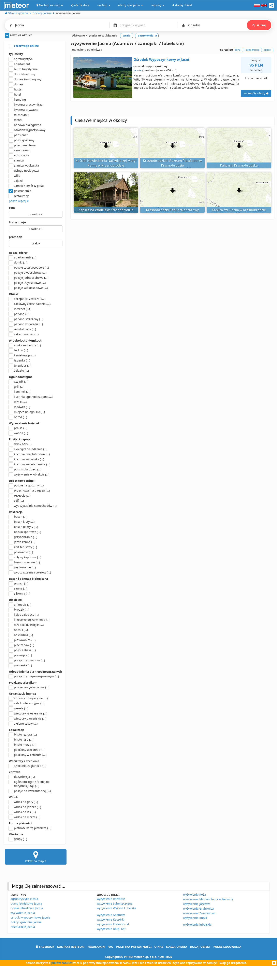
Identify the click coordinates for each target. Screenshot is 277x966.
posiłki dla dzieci (27, 469)
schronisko (21, 155)
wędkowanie (25, 567)
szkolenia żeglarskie (30, 766)
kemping (20, 99)
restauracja (21, 196)
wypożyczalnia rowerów (32, 572)
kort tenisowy (25, 547)
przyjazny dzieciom (29, 660)
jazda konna (24, 542)
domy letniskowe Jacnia (26, 903)
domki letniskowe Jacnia (27, 908)
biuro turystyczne (26, 69)
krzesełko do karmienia (32, 620)
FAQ (110, 947)
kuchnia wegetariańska (32, 464)
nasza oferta (176, 947)
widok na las (25, 812)
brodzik (21, 609)
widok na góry (26, 802)
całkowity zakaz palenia (32, 304)
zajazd (18, 181)
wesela (21, 708)
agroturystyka (23, 59)
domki (20, 262)
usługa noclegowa (26, 170)
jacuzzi (21, 583)
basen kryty (24, 522)
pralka (20, 428)
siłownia (22, 593)
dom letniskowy (24, 74)
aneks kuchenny (27, 345)
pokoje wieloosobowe (31, 288)
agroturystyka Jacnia (24, 899)
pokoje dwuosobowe (30, 272)
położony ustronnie (29, 750)
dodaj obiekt (200, 947)
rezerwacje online (26, 46)
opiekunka (23, 635)
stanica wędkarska (26, 165)
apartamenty (25, 257)
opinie (267, 50)
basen (20, 516)
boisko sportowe (27, 532)
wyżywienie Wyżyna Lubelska (116, 908)
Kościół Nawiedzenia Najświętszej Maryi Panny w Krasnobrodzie (105, 163)
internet (22, 309)
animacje (22, 604)
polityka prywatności (133, 947)
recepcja (22, 495)
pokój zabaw (25, 650)
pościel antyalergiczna (31, 687)
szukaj (261, 25)
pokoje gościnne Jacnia (26, 922)
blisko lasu (23, 739)
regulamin (96, 947)
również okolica (20, 35)
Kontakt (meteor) (71, 947)
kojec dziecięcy (26, 614)
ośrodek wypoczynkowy (29, 130)
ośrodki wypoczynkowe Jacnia (30, 917)
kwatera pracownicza (28, 104)
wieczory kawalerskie (30, 713)
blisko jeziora (25, 734)
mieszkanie (21, 115)
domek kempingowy (27, 79)
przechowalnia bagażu (32, 490)
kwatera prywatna (26, 110)
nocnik (21, 630)
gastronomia (22, 191)
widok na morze (27, 817)
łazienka (22, 360)
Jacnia (137, 70)
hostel (18, 89)
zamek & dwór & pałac (29, 186)
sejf (19, 500)
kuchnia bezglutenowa (32, 454)
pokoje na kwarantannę (32, 791)
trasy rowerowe (27, 562)
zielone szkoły (26, 723)
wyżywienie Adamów (111, 915)
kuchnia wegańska (29, 459)
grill (19, 386)
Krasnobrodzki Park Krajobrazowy (172, 210)
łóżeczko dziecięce (29, 625)
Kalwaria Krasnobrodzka (239, 165)
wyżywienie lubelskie (197, 924)
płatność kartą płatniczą (32, 828)
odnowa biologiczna (27, 125)
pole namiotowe (25, 145)
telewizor (22, 365)
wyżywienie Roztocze (111, 899)
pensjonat (21, 135)
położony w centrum (30, 755)
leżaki (20, 402)
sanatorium (22, 150)
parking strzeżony (28, 319)
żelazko (21, 370)
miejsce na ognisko (29, 412)
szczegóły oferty (255, 93)
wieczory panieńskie (30, 718)
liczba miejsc (18, 222)
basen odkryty (26, 527)
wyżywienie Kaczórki (110, 919)
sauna (20, 588)
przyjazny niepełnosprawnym (36, 676)
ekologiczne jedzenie (30, 449)
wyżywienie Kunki (195, 918)
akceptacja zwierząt (29, 299)
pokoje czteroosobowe (31, 267)
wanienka (23, 665)
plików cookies (61, 963)
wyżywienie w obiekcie (31, 474)
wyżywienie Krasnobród (113, 924)
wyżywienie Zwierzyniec (199, 913)
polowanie (23, 552)
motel (18, 120)
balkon (21, 350)
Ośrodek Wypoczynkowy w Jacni (161, 59)
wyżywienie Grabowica (198, 908)
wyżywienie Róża (194, 894)
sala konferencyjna (29, 703)
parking (21, 314)
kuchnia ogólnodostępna (33, 397)
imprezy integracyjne (31, 698)
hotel (17, 94)
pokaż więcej (18, 201)
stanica (19, 160)
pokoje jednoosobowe (31, 278)
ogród (20, 417)
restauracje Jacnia (23, 927)
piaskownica (24, 640)
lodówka (22, 407)
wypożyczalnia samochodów (35, 506)
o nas (158, 947)
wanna (21, 433)
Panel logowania (227, 947)
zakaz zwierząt (26, 334)
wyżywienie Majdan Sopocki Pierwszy (208, 899)
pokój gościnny (24, 140)
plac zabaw (24, 645)
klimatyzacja (24, 355)
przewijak (23, 655)
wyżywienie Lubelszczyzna (114, 903)
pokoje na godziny (29, 485)
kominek (22, 392)
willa (17, 175)
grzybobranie (25, 537)
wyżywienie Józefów (196, 904)
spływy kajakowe (27, 557)
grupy (20, 839)
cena (12, 208)
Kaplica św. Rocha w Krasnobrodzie (239, 210)
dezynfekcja (24, 777)
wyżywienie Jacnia (23, 913)
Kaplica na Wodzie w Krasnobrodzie (105, 210)
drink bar (22, 444)
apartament (22, 64)
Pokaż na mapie (35, 861)
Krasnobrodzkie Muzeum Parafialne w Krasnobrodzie (172, 163)
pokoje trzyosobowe (30, 283)
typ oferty (16, 54)
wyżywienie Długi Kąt (111, 929)
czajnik (21, 381)
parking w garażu (28, 324)
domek (18, 84)
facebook (46, 947)
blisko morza (25, 745)
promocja (15, 237)
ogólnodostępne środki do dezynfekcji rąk (31, 784)
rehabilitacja (25, 329)
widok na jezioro (27, 807)
